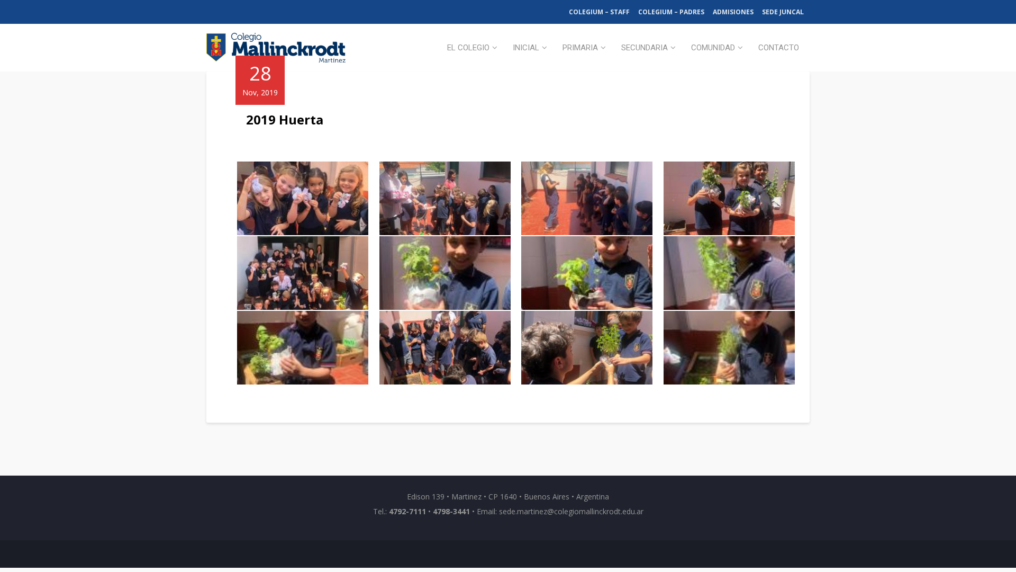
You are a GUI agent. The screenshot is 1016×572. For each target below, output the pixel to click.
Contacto (778, 47)
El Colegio (468, 47)
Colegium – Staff (599, 11)
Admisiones (733, 11)
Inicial (526, 47)
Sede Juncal (783, 11)
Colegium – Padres (671, 11)
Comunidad (713, 47)
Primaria (580, 47)
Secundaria (644, 47)
